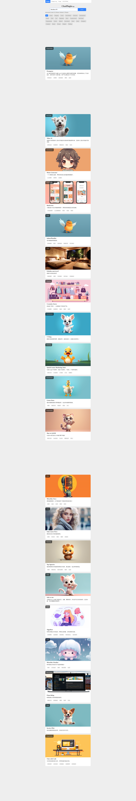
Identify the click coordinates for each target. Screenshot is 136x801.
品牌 (69, 309)
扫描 (68, 210)
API (67, 405)
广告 (66, 372)
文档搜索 (49, 634)
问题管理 (68, 763)
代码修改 (62, 763)
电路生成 (66, 438)
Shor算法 (55, 438)
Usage (59, 1)
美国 (67, 144)
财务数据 (56, 700)
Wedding (70, 24)
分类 (57, 503)
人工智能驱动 (57, 210)
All (46, 15)
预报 (59, 667)
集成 (61, 309)
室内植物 (49, 243)
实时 (48, 667)
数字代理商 (60, 569)
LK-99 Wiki (65, 1)
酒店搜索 (49, 276)
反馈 (70, 77)
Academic (48, 24)
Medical (60, 21)
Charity (55, 21)
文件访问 (56, 763)
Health (47, 18)
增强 (66, 77)
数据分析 (62, 144)
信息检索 (56, 634)
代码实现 (74, 763)
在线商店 (56, 309)
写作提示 (49, 77)
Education (75, 15)
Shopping (56, 15)
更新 (61, 503)
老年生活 (49, 144)
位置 (70, 569)
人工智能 (49, 177)
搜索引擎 (54, 405)
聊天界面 (64, 667)
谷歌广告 (49, 372)
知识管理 (75, 634)
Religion (64, 24)
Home (73, 21)
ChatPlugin (68, 6)
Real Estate (81, 18)
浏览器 (66, 536)
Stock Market (68, 15)
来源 (65, 503)
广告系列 (56, 372)
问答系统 (62, 634)
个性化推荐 (49, 210)
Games (51, 15)
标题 (72, 210)
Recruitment (67, 21)
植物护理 (66, 243)
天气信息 (54, 667)
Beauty (53, 24)
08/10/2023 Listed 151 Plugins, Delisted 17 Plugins (56, 12)
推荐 (55, 276)
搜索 (62, 536)
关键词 (70, 372)
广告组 (61, 372)
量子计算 (49, 438)
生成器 (60, 177)
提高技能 (61, 77)
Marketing (62, 18)
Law (56, 18)
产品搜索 (49, 309)
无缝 (69, 700)
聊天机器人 (68, 634)
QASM (61, 438)
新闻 (48, 503)
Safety (77, 21)
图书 (64, 210)
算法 (72, 438)
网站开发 (54, 569)
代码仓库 (49, 763)
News (67, 18)
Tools (52, 18)
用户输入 (66, 276)
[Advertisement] (68, 36)
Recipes (58, 24)
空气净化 (72, 243)
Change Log (54, 1)
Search (81, 9)
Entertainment (82, 15)
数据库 (59, 405)
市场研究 (56, 144)
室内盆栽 (60, 243)
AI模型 (55, 77)
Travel (62, 15)
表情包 (55, 177)
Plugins (48, 1)
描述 (65, 309)
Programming (49, 21)
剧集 (64, 405)
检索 (65, 700)
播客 (48, 405)
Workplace (83, 21)
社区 (71, 144)
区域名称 (72, 276)
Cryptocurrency (73, 18)
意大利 (53, 536)
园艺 (55, 243)
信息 (53, 503)
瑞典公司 (49, 700)
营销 (48, 569)
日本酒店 (60, 276)
